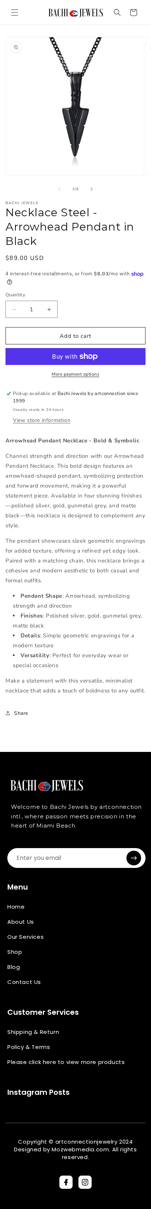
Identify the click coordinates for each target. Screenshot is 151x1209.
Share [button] (21, 713)
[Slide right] (92, 189)
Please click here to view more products (66, 1062)
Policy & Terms (28, 1047)
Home (16, 907)
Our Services (25, 937)
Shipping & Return (33, 1032)
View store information (41, 420)
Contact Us (24, 982)
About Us (20, 922)
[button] (15, 12)
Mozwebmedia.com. (81, 1149)
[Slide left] (59, 189)
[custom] (66, 1182)
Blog (13, 967)
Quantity (15, 295)
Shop (14, 952)
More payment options (75, 374)
